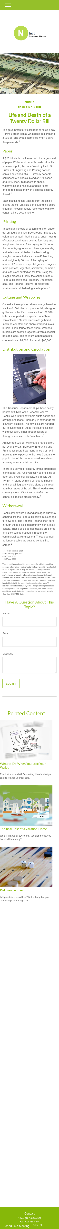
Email (5, 633)
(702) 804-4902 (33, 1218)
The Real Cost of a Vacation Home (23, 829)
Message (7, 653)
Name (6, 613)
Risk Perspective (11, 890)
